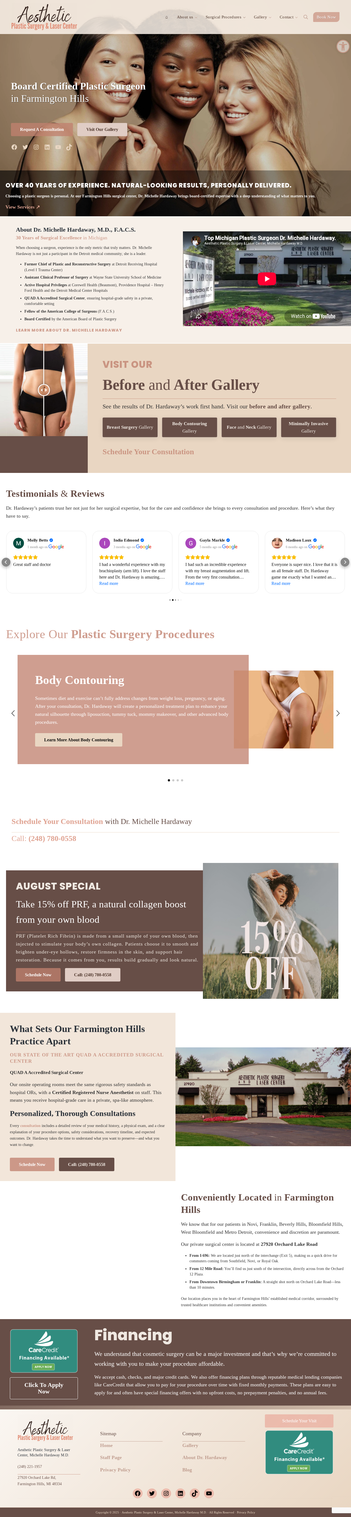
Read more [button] (22, 583)
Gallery (130, 427)
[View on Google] (18, 543)
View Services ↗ (22, 207)
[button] (343, 46)
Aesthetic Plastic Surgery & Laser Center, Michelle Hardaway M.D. (164, 1512)
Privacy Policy (115, 1470)
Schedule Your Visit (299, 1420)
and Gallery (249, 427)
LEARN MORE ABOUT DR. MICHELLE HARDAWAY (69, 330)
